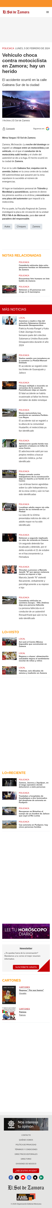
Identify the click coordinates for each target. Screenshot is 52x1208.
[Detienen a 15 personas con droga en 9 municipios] (9, 289)
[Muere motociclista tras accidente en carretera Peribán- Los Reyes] (9, 422)
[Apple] (35, 1177)
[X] (17, 1177)
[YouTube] (23, 1177)
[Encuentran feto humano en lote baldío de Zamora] (9, 278)
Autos (7, 226)
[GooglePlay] (41, 1177)
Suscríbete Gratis (26, 967)
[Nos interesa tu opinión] (26, 1124)
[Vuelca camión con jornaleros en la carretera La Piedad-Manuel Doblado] (9, 366)
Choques (21, 226)
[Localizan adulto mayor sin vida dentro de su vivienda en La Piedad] (9, 516)
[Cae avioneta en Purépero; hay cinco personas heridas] (9, 824)
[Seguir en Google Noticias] (47, 128)
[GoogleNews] (29, 1177)
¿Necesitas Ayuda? (26, 1170)
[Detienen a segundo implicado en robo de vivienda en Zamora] (9, 547)
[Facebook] (11, 1177)
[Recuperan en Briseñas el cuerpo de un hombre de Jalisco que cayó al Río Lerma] (9, 812)
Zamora (36, 226)
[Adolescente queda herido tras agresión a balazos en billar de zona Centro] (9, 453)
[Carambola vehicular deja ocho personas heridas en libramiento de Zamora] (9, 266)
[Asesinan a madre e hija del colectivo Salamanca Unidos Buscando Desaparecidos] (9, 333)
